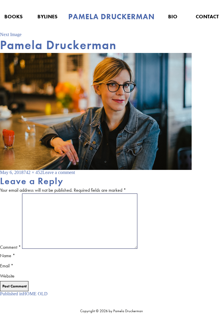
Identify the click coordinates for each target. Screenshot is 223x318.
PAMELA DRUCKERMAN (111, 17)
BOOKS (13, 16)
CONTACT (207, 16)
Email (6, 266)
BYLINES (47, 16)
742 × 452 (33, 172)
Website (7, 276)
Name (7, 256)
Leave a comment (58, 172)
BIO (172, 16)
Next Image (10, 34)
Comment (10, 247)
